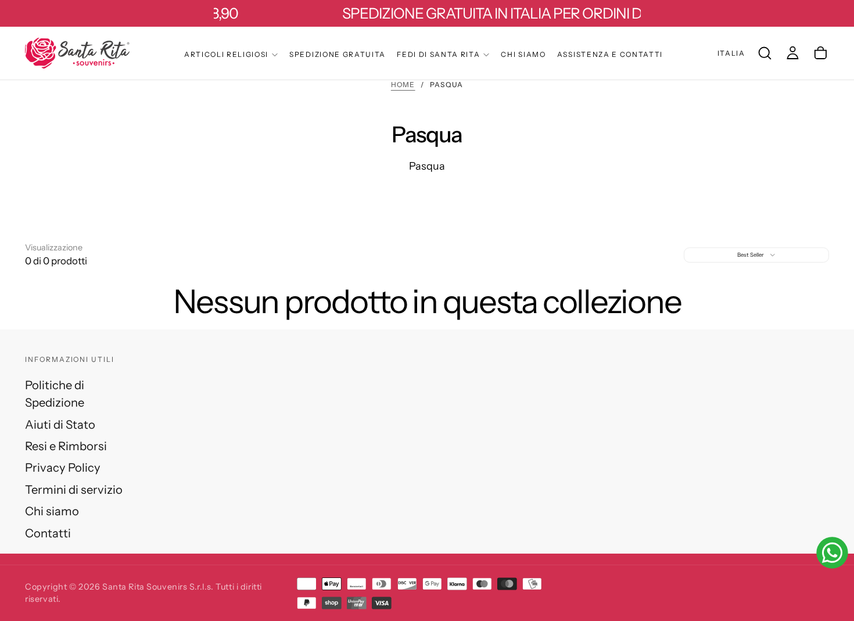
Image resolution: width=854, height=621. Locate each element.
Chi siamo (523, 54)
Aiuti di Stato (60, 424)
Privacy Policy (63, 467)
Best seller (750, 255)
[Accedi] (792, 53)
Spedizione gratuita (337, 54)
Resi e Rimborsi (66, 446)
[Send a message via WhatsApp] (832, 553)
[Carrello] (820, 53)
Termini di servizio (74, 489)
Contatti (48, 533)
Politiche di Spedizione (54, 394)
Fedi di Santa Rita (438, 54)
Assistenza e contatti (610, 54)
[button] (731, 53)
